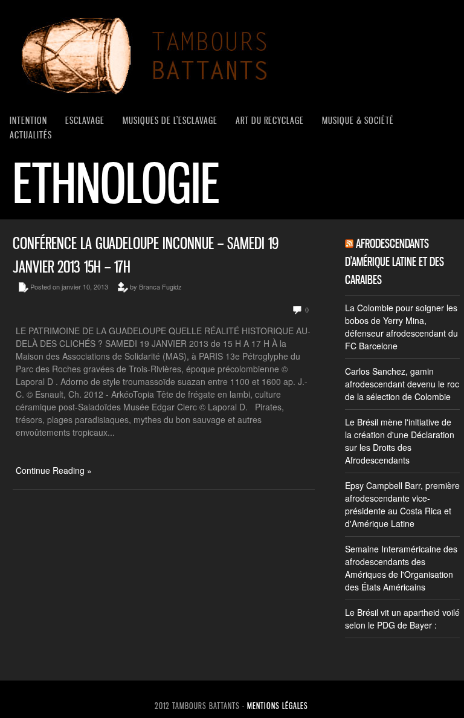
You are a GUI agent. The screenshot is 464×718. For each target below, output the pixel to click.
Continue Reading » (54, 470)
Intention (28, 120)
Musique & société (358, 120)
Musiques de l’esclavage (170, 120)
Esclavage (85, 120)
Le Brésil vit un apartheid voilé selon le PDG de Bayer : (402, 618)
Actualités (31, 135)
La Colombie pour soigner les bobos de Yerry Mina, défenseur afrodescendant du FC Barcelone (401, 327)
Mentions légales (277, 705)
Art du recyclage (270, 120)
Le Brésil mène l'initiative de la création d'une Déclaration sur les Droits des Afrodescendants (399, 441)
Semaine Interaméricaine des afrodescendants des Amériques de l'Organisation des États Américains (401, 568)
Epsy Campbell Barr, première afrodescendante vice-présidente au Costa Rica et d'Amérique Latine (402, 504)
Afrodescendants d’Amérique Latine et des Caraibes (394, 261)
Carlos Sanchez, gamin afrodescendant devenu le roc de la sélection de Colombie (402, 384)
